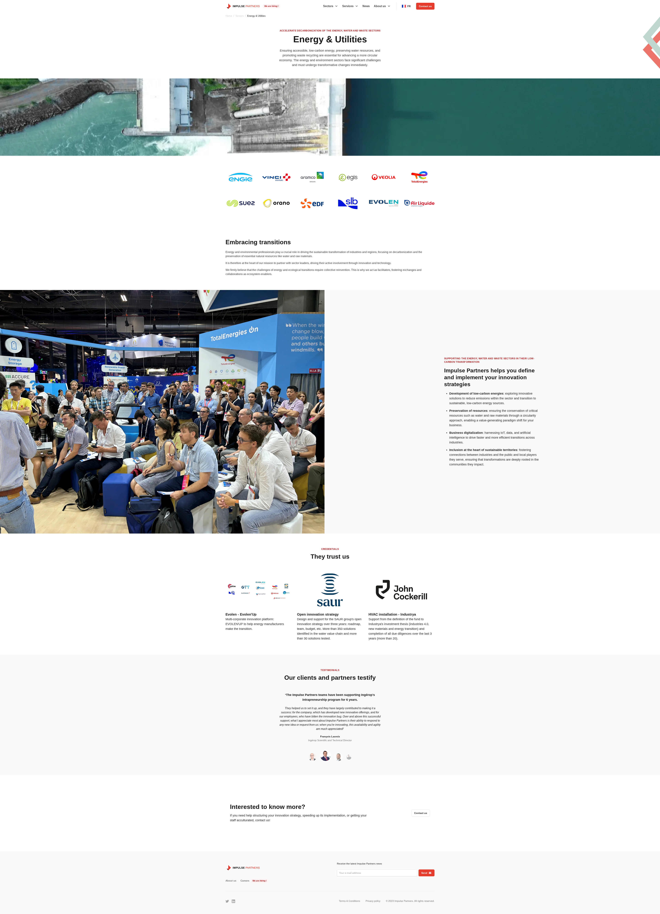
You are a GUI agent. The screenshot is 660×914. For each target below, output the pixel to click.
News (366, 6)
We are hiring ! (271, 6)
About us (231, 880)
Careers (244, 880)
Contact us (425, 6)
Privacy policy (373, 901)
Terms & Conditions (349, 901)
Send (424, 873)
